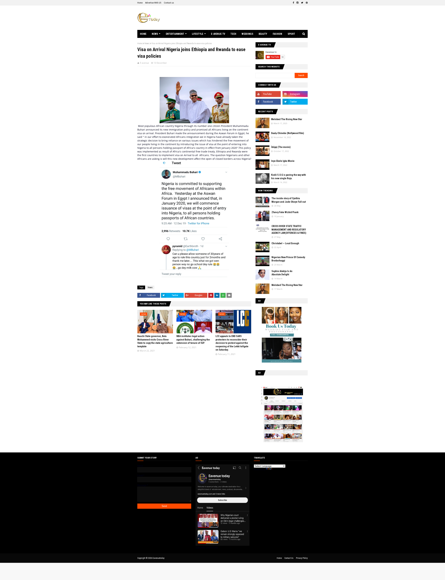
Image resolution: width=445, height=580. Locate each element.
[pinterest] (306, 3)
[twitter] (302, 3)
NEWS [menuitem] (155, 34)
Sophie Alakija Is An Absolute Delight (282, 273)
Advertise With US (153, 2)
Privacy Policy (302, 558)
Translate (277, 469)
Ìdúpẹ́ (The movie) (281, 147)
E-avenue (144, 62)
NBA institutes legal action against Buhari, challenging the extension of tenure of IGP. (193, 339)
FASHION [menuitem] (277, 34)
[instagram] (297, 3)
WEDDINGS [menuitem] (247, 34)
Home (140, 2)
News (146, 43)
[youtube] (268, 94)
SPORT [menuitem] (291, 34)
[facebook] (293, 3)
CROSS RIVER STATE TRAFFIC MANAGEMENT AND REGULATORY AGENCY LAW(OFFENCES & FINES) (289, 229)
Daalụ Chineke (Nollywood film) (287, 133)
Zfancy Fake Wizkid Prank (285, 212)
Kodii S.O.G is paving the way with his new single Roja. (288, 176)
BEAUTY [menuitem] (263, 34)
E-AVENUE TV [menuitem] (218, 34)
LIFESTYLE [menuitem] (197, 34)
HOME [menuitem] (143, 34)
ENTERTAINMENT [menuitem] (175, 34)
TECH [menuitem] (233, 34)
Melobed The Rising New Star (286, 119)
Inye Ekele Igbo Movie (282, 161)
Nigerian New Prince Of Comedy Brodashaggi (288, 259)
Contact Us (288, 558)
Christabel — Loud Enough (285, 243)
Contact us (169, 2)
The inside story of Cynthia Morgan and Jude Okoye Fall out (289, 200)
